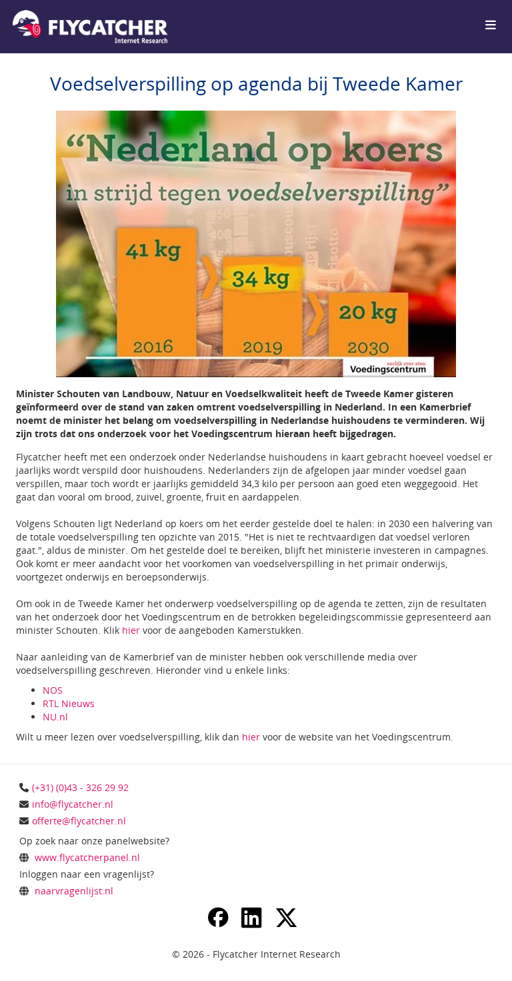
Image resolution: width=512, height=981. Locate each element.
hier (131, 630)
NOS (53, 690)
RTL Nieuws (69, 703)
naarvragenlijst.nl (74, 890)
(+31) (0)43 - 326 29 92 (80, 787)
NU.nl (55, 716)
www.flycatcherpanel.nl (87, 857)
